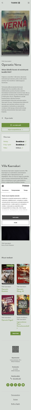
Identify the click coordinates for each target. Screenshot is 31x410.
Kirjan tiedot (9, 118)
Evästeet (15, 399)
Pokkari (5, 148)
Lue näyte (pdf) (17, 125)
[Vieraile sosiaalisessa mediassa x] (15, 384)
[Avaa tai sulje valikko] (28, 2)
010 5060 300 (17, 378)
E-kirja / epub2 (7, 145)
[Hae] (2, 2)
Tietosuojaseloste (15, 395)
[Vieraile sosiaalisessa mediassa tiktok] (23, 384)
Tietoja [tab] (26, 190)
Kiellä (15, 222)
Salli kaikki (15, 217)
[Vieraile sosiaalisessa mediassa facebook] (11, 384)
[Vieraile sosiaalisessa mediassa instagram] (7, 384)
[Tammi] (15, 3)
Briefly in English (15, 404)
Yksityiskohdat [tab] (15, 190)
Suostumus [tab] (5, 190)
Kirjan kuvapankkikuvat (14, 129)
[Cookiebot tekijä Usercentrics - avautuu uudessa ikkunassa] (22, 186)
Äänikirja (5, 142)
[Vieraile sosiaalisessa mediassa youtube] (19, 384)
